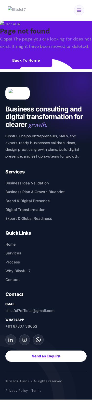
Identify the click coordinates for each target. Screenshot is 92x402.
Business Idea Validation (27, 183)
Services (13, 253)
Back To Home (26, 60)
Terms (36, 390)
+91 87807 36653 (21, 326)
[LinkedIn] (10, 339)
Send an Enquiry (46, 356)
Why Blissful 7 (18, 271)
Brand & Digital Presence (27, 201)
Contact (12, 279)
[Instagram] (24, 339)
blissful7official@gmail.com (29, 310)
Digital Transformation (25, 209)
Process (12, 262)
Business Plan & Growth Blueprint (35, 192)
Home (10, 244)
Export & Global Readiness (28, 218)
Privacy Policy (16, 390)
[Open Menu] (79, 10)
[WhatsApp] (38, 339)
